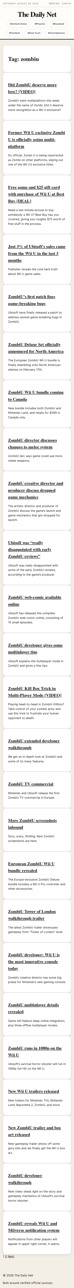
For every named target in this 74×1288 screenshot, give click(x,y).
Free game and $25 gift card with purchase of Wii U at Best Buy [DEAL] (36, 194)
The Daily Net (37, 14)
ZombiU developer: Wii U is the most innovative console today (34, 961)
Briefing (54, 3)
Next (11, 1256)
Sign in (66, 3)
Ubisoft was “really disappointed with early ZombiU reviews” (29, 549)
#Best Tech (33, 32)
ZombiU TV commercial (30, 784)
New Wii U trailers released (33, 1091)
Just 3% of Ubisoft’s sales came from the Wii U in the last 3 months (37, 253)
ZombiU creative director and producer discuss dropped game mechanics (35, 490)
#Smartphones (56, 32)
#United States (18, 23)
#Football (14, 32)
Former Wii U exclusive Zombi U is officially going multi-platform (36, 139)
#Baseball (58, 23)
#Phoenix (39, 23)
